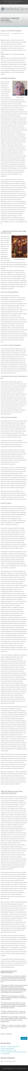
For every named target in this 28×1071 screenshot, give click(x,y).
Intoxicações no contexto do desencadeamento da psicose (13, 1051)
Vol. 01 (22, 33)
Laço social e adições (5, 1053)
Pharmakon (10, 1068)
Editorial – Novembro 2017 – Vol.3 (8, 1050)
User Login (14, 3)
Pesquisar (24, 1038)
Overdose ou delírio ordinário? (7, 1048)
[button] (26, 9)
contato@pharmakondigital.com (14, 1)
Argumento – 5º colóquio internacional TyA (10, 1046)
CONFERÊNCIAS (16, 33)
